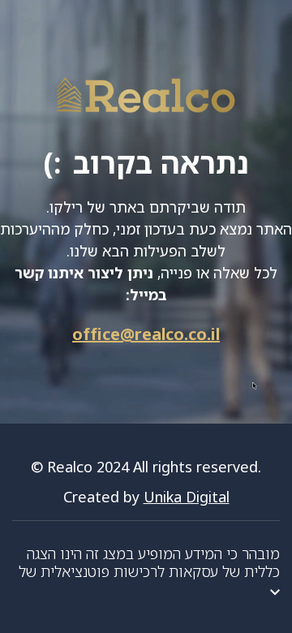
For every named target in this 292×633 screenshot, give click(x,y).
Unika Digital (187, 496)
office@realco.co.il (146, 334)
